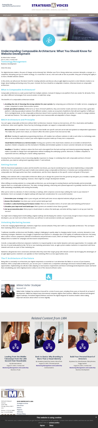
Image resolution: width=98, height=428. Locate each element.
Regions (19, 410)
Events (19, 407)
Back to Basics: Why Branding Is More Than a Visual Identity (49, 358)
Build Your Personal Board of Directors (82, 358)
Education (20, 405)
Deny (51, 425)
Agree (42, 425)
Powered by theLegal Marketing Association (11, 5)
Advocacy (20, 412)
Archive (22, 403)
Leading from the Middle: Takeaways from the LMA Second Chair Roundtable (15, 359)
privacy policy (54, 422)
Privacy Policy (21, 414)
